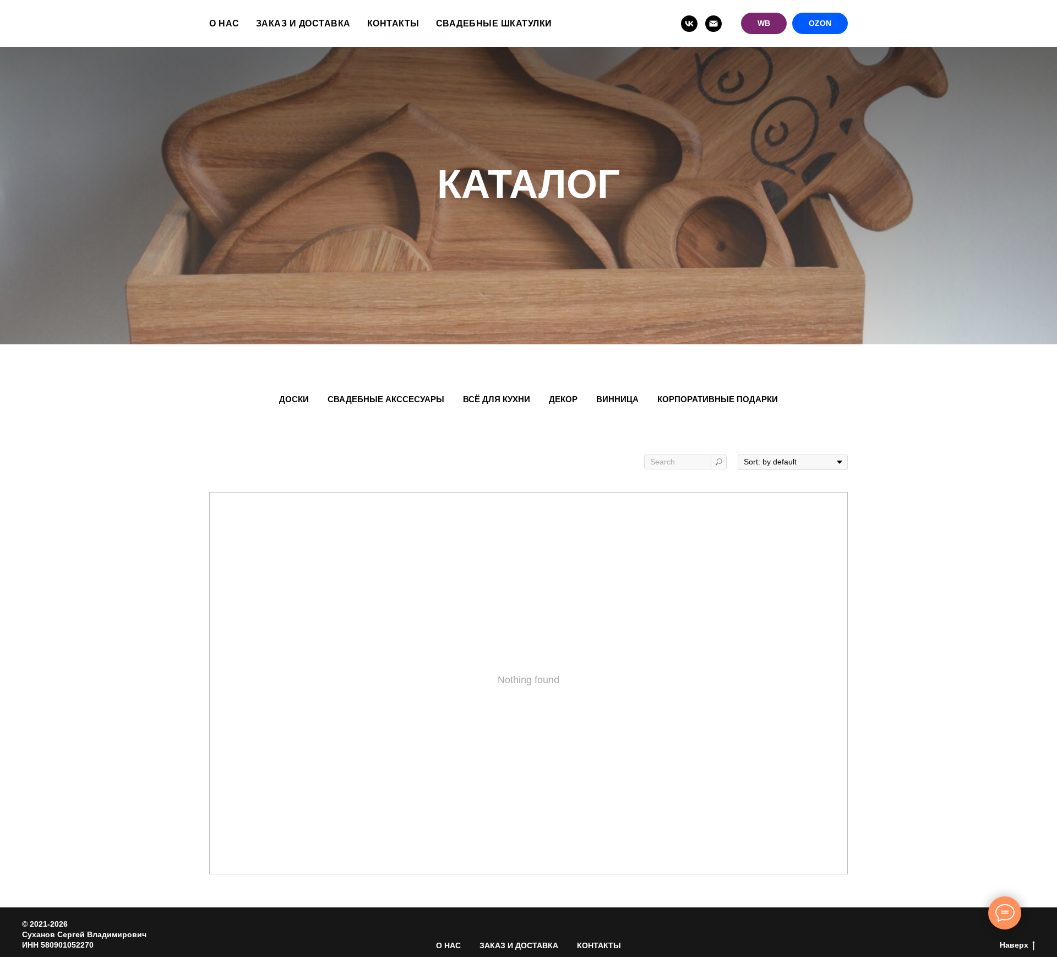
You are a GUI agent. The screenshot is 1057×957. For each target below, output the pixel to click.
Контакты (393, 23)
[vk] (689, 23)
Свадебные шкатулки (494, 23)
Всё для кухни (496, 399)
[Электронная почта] (713, 23)
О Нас (224, 23)
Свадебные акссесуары (386, 399)
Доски (294, 399)
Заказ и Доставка (303, 23)
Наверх (1014, 944)
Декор (563, 399)
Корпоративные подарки (717, 399)
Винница (617, 399)
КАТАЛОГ (528, 184)
